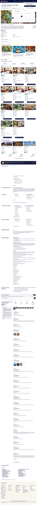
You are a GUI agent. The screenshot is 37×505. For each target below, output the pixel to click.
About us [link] (31, 486)
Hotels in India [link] (2, 486)
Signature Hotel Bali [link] (20, 476)
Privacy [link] (23, 487)
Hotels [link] (2, 479)
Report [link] (4, 318)
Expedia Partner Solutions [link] (18, 489)
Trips (31, 1)
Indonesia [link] (4, 479)
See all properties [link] (4, 3)
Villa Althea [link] (19, 471)
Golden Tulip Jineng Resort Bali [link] (6, 473)
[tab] (3, 467)
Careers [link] (31, 487)
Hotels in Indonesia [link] (3, 493)
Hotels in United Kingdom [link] (4, 489)
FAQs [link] (8, 487)
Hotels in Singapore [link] (3, 494)
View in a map (15, 176)
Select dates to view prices (7, 84)
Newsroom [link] (17, 488)
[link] (30, 10)
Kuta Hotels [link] (8, 479)
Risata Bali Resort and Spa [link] (5, 472)
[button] (16, 15)
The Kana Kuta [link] (4, 474)
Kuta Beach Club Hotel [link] (21, 474)
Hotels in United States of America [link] (4, 492)
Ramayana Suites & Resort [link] (21, 469)
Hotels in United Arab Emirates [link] (3, 488)
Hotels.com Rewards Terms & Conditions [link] (26, 492)
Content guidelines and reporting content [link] (25, 490)
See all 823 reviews (3, 31)
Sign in (35, 1)
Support (28, 1)
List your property (24, 1)
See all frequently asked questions (17, 291)
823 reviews (3, 305)
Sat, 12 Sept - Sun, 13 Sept (16, 8)
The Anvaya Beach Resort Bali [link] (5, 476)
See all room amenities (16, 226)
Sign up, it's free (33, 162)
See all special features (16, 233)
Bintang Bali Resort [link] (20, 470)
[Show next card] (35, 149)
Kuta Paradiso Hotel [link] (4, 471)
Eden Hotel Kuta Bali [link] (20, 473)
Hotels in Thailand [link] (3, 490)
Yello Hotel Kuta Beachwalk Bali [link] (6, 470)
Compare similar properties (19, 158)
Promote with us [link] (17, 490)
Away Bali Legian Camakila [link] (21, 475)
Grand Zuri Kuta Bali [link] (4, 475)
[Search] (35, 298)
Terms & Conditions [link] (25, 486)
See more (14, 185)
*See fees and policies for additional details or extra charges (19, 202)
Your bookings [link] (9, 486)
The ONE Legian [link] (20, 472)
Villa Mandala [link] (3, 469)
